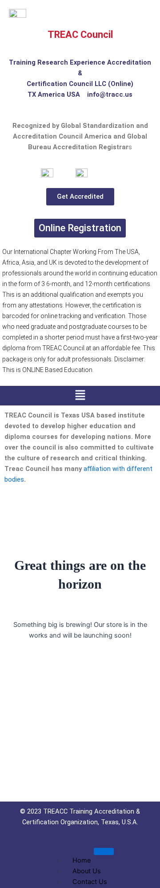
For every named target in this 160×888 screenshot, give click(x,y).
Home (81, 860)
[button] (80, 395)
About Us (86, 871)
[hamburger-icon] (104, 851)
